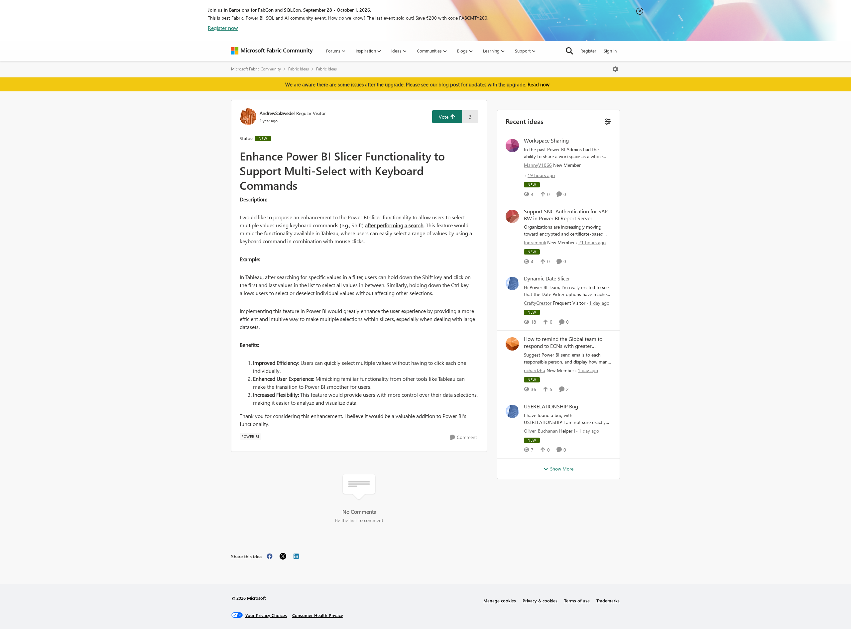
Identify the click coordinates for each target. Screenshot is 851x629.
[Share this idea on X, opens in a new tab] (283, 556)
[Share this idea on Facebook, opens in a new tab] (269, 556)
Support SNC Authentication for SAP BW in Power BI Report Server (566, 215)
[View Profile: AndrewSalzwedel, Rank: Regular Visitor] (248, 116)
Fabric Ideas (298, 68)
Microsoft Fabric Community (256, 68)
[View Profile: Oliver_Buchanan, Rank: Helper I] (512, 411)
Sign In (610, 50)
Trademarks (608, 600)
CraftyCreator (537, 303)
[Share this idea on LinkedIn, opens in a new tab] (296, 556)
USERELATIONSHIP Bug (551, 406)
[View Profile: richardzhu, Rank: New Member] (512, 344)
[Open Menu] (615, 69)
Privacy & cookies (540, 600)
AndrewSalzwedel (277, 113)
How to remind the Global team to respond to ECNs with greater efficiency (563, 343)
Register (588, 50)
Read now (538, 84)
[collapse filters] (607, 121)
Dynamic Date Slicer (547, 278)
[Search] (569, 51)
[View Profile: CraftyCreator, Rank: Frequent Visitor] (512, 283)
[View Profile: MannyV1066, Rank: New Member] (512, 145)
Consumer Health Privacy (317, 615)
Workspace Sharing (546, 140)
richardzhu (534, 370)
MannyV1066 (538, 165)
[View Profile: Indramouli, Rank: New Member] (512, 216)
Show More (561, 469)
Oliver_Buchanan (541, 431)
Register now (223, 27)
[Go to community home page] (272, 50)
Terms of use (577, 600)
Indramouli (535, 242)
